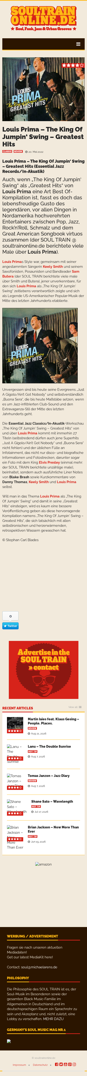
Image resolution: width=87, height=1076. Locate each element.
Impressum (19, 1064)
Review (18, 151)
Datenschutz (40, 1064)
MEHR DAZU (53, 1019)
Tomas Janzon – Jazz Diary (49, 776)
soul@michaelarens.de (39, 967)
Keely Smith (53, 267)
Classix (7, 151)
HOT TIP (32, 751)
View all (72, 707)
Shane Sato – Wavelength (52, 801)
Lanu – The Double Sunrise (49, 746)
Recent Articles (17, 708)
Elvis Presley (49, 462)
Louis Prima (14, 161)
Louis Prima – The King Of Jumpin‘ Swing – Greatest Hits (43, 137)
